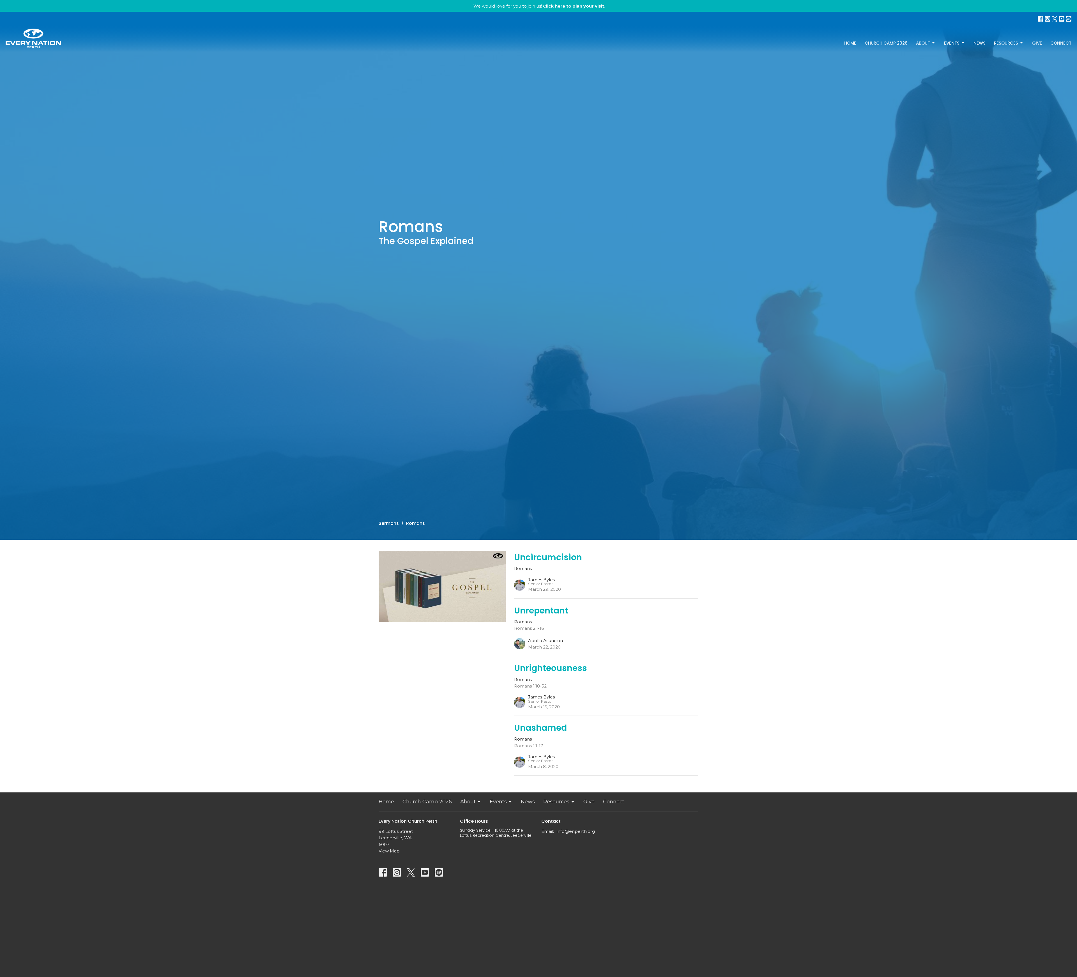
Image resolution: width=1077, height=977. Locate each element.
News (980, 43)
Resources (1006, 43)
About (923, 43)
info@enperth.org (576, 831)
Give (1037, 43)
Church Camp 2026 (886, 43)
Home (850, 43)
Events (951, 43)
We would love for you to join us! (539, 6)
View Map (389, 851)
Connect (1060, 43)
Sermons (389, 523)
